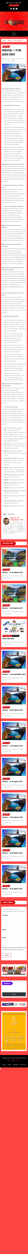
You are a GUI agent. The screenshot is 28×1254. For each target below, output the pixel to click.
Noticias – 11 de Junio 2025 (15, 40)
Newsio (10, 1060)
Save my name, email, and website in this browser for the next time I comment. (14, 948)
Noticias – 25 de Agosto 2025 (12, 746)
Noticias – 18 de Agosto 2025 (12, 889)
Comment (5, 915)
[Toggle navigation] (14, 33)
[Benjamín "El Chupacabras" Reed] (6, 521)
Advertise (16, 1064)
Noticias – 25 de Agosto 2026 (12, 572)
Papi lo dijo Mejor (8, 638)
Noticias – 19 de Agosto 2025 (12, 853)
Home (4, 40)
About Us (23, 1064)
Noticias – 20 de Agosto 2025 (12, 817)
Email (4, 937)
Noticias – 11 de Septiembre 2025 (14, 674)
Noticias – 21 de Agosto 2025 (12, 781)
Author (4, 514)
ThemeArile (17, 1060)
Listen (9, 1064)
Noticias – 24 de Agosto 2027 (12, 608)
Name (4, 930)
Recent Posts (11, 514)
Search (7, 983)
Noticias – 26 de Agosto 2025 (12, 710)
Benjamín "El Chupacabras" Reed (14, 58)
